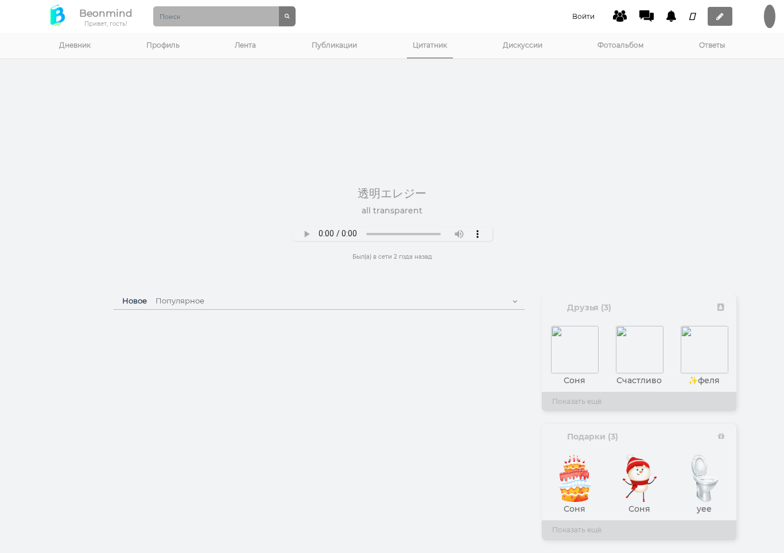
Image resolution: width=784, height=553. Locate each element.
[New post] (720, 16)
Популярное (180, 300)
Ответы (712, 45)
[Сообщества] (620, 16)
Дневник (75, 45)
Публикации (334, 45)
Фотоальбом (620, 45)
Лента (245, 45)
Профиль (163, 45)
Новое (134, 300)
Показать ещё (576, 401)
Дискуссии (522, 45)
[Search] (287, 16)
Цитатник (430, 45)
